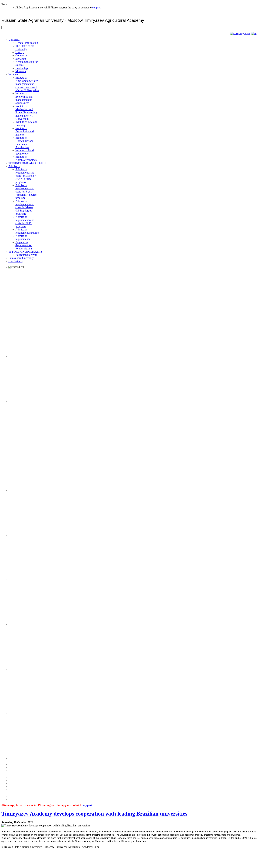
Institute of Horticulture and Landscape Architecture (24, 142)
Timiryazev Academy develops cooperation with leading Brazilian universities (94, 813)
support (96, 7)
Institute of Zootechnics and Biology (24, 131)
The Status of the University (24, 47)
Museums (20, 71)
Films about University (21, 257)
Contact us (21, 55)
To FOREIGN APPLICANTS (25, 251)
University (14, 39)
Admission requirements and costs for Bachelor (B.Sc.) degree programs (25, 176)
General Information (26, 42)
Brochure (20, 58)
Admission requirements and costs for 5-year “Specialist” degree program (26, 191)
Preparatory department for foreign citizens (23, 245)
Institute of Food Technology (24, 152)
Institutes (13, 74)
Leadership (21, 68)
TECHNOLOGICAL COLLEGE (27, 163)
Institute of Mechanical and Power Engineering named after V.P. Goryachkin (26, 112)
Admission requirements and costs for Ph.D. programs (24, 221)
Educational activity (26, 254)
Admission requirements (22, 237)
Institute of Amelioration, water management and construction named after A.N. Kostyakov (27, 84)
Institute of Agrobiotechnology (26, 158)
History (19, 52)
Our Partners (15, 261)
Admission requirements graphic (27, 231)
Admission (14, 166)
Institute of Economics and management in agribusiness (23, 98)
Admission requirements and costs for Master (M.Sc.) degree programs (24, 207)
